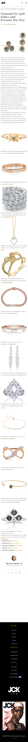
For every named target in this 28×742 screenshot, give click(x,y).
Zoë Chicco (12, 438)
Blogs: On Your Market (9, 9)
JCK (3, 3)
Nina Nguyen (4, 539)
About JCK (14, 630)
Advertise (14, 637)
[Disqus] (14, 596)
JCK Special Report (15, 543)
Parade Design (8, 282)
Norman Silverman (10, 217)
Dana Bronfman (15, 502)
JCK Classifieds (14, 658)
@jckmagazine (19, 545)
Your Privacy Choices (14, 677)
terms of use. (14, 738)
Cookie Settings (14, 673)
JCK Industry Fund (14, 655)
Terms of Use (14, 643)
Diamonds (21, 9)
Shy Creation (13, 313)
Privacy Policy (14, 667)
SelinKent (13, 344)
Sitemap (14, 640)
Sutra (24, 375)
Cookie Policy (14, 670)
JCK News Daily (14, 540)
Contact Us (14, 633)
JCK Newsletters (14, 652)
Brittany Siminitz (11, 24)
